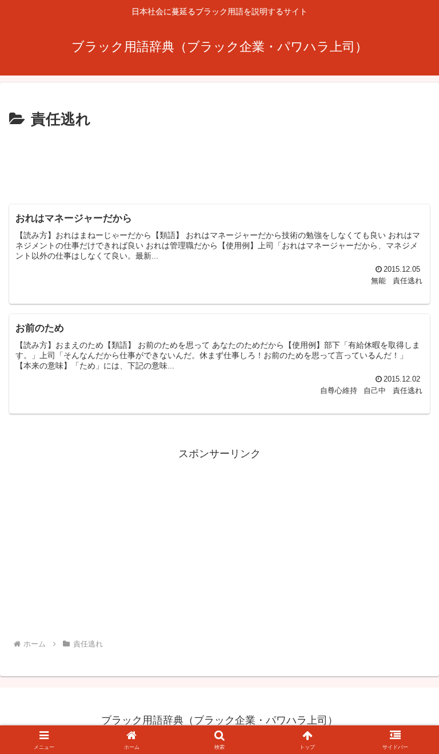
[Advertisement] (219, 163)
